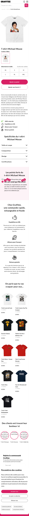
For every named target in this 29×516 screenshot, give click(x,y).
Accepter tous (14, 491)
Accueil (3, 9)
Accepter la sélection (14, 496)
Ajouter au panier (14, 82)
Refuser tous (14, 500)
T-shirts (7, 9)
